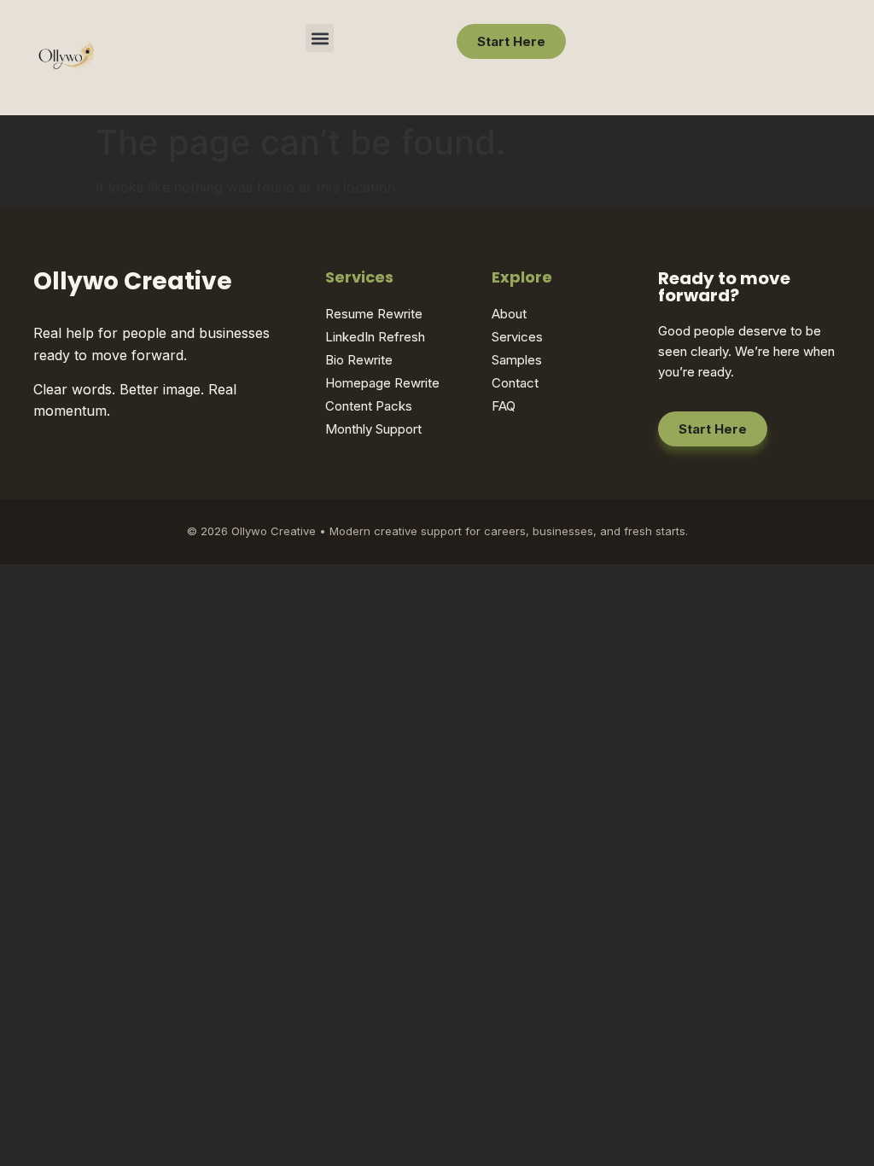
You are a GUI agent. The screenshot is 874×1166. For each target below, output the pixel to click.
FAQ (504, 406)
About (509, 314)
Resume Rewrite (373, 314)
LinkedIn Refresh (375, 337)
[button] (320, 38)
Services (517, 337)
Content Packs (368, 406)
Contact (515, 383)
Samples (517, 360)
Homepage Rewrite (382, 383)
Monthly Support (373, 429)
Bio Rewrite (359, 360)
